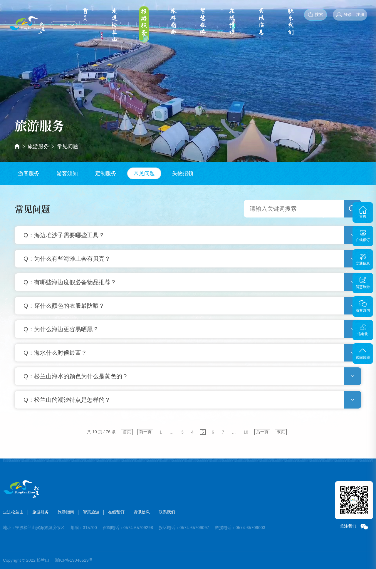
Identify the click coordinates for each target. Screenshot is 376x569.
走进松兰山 (114, 25)
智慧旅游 (202, 21)
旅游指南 (173, 21)
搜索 (319, 14)
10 (246, 432)
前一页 (145, 431)
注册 (360, 14)
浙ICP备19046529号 (74, 560)
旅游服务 (143, 22)
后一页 (262, 431)
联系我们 (290, 21)
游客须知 (67, 173)
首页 (85, 14)
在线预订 (232, 21)
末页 (281, 431)
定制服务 (105, 173)
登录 (348, 14)
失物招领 (182, 173)
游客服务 (28, 173)
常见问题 (67, 146)
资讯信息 (261, 21)
